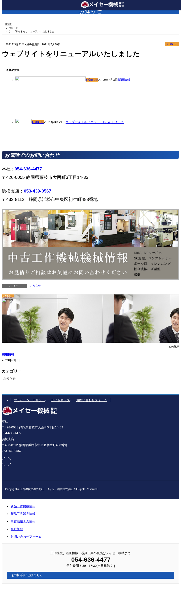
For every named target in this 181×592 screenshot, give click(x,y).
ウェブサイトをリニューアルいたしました (95, 122)
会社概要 (17, 529)
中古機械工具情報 (23, 521)
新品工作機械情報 (23, 506)
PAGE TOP (173, 569)
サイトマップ (60, 400)
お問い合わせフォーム (91, 400)
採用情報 (124, 80)
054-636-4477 (28, 168)
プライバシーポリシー (29, 400)
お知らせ (172, 44)
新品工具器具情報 (23, 514)
